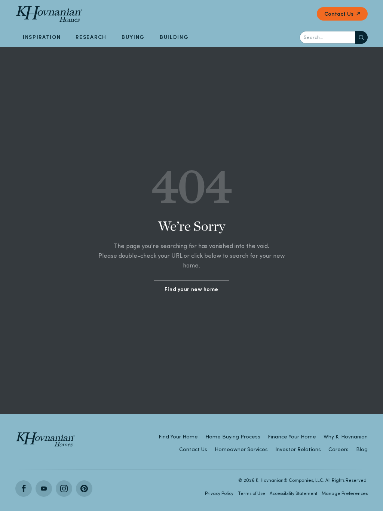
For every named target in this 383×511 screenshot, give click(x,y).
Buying (133, 37)
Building (174, 37)
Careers (338, 449)
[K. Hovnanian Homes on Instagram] (64, 488)
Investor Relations (298, 449)
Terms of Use (251, 493)
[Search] (361, 37)
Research (91, 37)
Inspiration (42, 37)
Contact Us (338, 13)
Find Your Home (178, 436)
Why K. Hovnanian (346, 436)
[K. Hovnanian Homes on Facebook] (23, 488)
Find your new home (191, 289)
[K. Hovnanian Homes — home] (49, 13)
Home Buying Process (232, 436)
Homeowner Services (241, 449)
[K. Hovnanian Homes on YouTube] (44, 488)
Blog (362, 449)
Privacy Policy (219, 493)
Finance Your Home (292, 436)
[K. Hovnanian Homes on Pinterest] (84, 488)
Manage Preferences (345, 493)
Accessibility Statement (293, 493)
